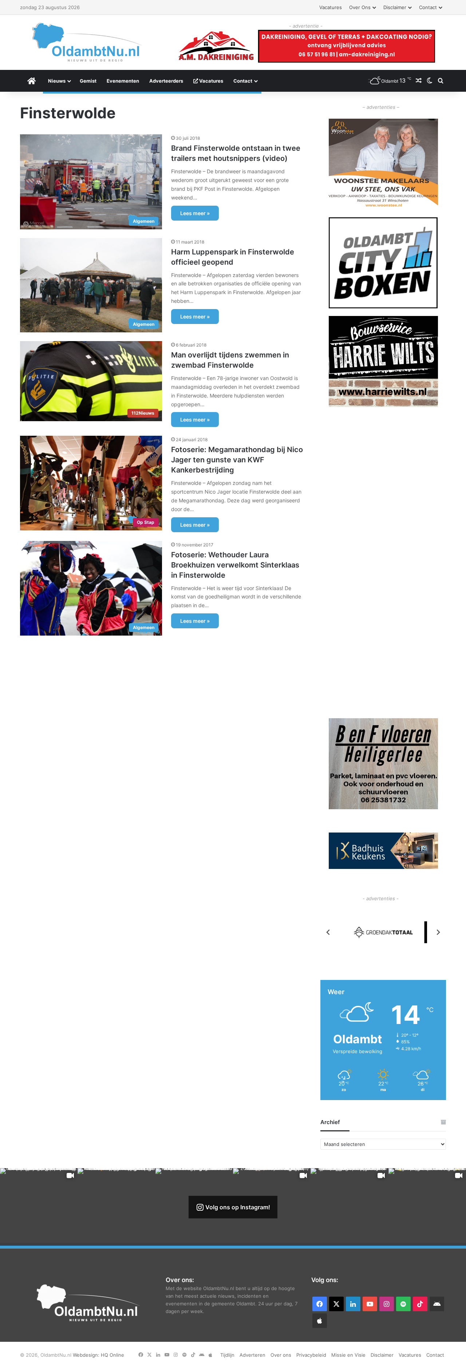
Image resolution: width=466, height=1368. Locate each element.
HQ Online (112, 1355)
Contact (428, 7)
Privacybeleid (311, 1355)
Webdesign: (87, 1355)
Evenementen (123, 81)
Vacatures (330, 7)
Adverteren (252, 1355)
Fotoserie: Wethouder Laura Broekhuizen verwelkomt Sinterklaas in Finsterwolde (235, 565)
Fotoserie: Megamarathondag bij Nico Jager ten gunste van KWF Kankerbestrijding (237, 459)
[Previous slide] (328, 932)
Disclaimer (394, 7)
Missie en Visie (348, 1355)
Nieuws (57, 81)
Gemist (88, 81)
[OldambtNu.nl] (87, 42)
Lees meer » (195, 213)
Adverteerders (166, 81)
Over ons (360, 7)
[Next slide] (438, 932)
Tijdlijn (227, 1355)
